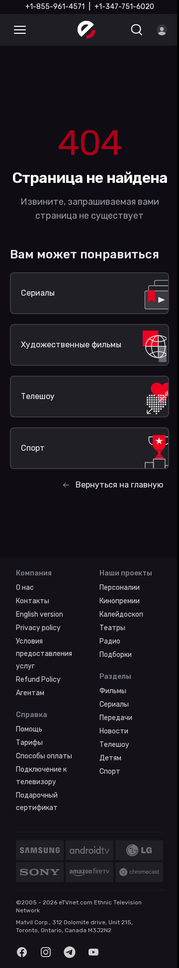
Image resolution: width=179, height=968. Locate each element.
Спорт (109, 771)
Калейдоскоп (121, 614)
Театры (112, 628)
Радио (109, 641)
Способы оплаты (44, 756)
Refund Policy (38, 679)
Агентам (30, 693)
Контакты (32, 601)
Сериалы (114, 704)
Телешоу (114, 744)
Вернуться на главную (119, 484)
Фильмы (112, 691)
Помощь (29, 729)
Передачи (115, 718)
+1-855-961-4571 (55, 6)
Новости (113, 731)
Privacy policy (38, 628)
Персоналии (119, 587)
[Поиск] (137, 30)
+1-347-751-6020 (124, 6)
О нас (25, 587)
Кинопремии (119, 601)
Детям (110, 758)
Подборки (115, 654)
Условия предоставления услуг (44, 653)
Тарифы (29, 742)
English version (39, 614)
